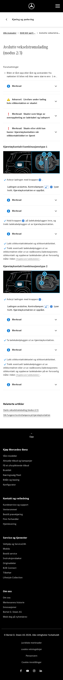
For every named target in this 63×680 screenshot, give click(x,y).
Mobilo (6, 548)
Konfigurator (9, 484)
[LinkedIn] (40, 670)
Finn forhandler (11, 519)
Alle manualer (10, 33)
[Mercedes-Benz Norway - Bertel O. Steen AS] (32, 6)
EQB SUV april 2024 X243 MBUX (28, 33)
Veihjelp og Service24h (14, 544)
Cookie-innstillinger (31, 662)
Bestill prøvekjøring (13, 514)
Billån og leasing (11, 479)
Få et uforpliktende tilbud (16, 465)
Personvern (31, 655)
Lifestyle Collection (13, 577)
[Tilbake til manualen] (7, 19)
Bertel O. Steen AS (12, 611)
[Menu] (57, 6)
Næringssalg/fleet (12, 475)
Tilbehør (7, 572)
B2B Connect (9, 567)
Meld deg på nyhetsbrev (15, 616)
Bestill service (10, 553)
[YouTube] (27, 670)
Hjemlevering (9, 523)
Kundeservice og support (15, 504)
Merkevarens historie (13, 602)
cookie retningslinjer (31, 649)
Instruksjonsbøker (12, 558)
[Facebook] (21, 670)
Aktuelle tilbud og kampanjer (17, 460)
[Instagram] (34, 670)
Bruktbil (7, 470)
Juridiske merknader (31, 642)
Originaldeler (9, 563)
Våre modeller (10, 455)
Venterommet (10, 509)
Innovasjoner (9, 607)
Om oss (6, 597)
